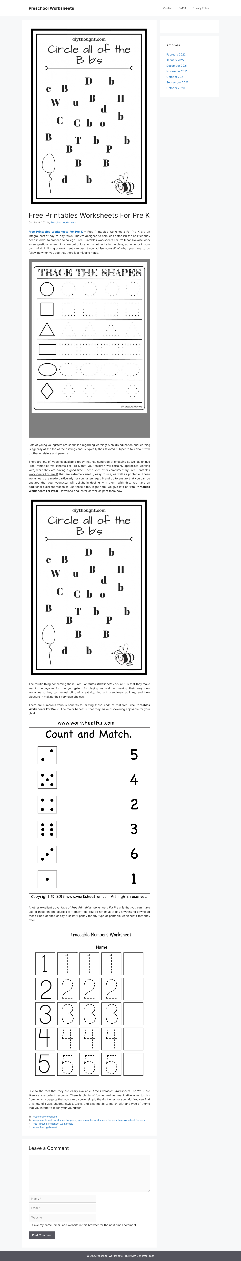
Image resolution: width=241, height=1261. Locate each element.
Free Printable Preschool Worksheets (52, 1123)
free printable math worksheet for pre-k (54, 1120)
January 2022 (175, 60)
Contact (167, 8)
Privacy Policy (201, 8)
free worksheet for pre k (131, 1120)
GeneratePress (145, 1255)
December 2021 (176, 65)
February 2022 (176, 54)
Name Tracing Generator (45, 1127)
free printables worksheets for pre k (97, 1120)
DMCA (182, 8)
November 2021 (176, 71)
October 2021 (175, 76)
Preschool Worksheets (51, 8)
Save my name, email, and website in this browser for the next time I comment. (84, 1225)
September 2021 (177, 82)
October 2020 (175, 88)
